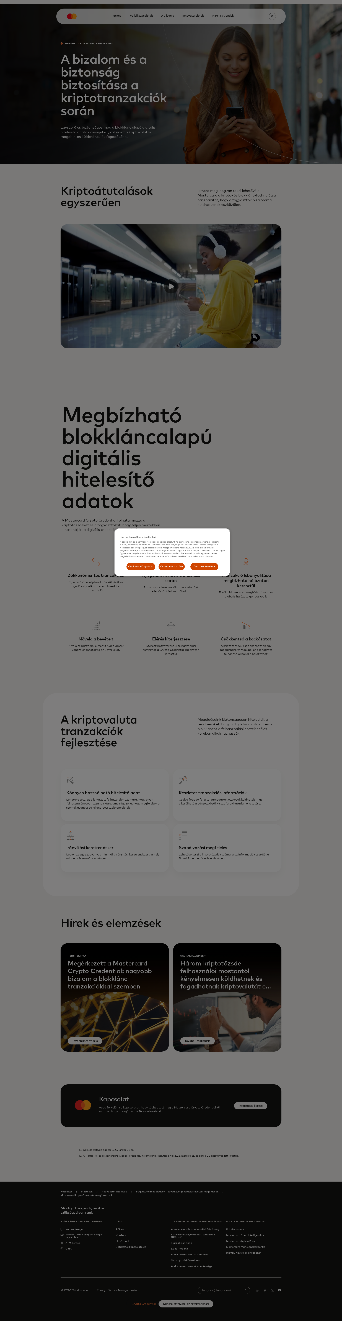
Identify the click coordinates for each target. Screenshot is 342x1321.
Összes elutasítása (171, 566)
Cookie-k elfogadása (140, 566)
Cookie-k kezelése (204, 566)
